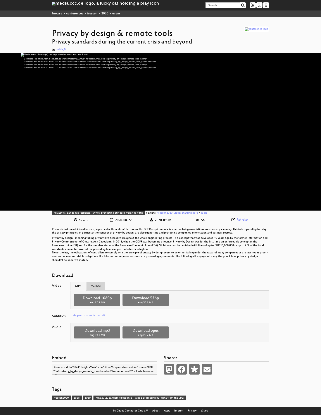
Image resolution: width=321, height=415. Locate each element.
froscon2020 (61, 397)
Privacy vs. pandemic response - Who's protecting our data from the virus (98, 212)
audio (203, 212)
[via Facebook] (181, 369)
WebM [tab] (96, 286)
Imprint (178, 410)
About (156, 410)
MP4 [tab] (78, 286)
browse (57, 14)
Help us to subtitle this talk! (89, 315)
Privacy (192, 410)
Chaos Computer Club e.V (132, 410)
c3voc (204, 410)
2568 (77, 397)
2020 (104, 14)
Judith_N (60, 49)
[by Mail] (207, 369)
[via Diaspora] (194, 369)
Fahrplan (243, 220)
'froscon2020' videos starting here (177, 212)
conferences (74, 14)
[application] (160, 132)
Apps (167, 410)
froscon (92, 14)
